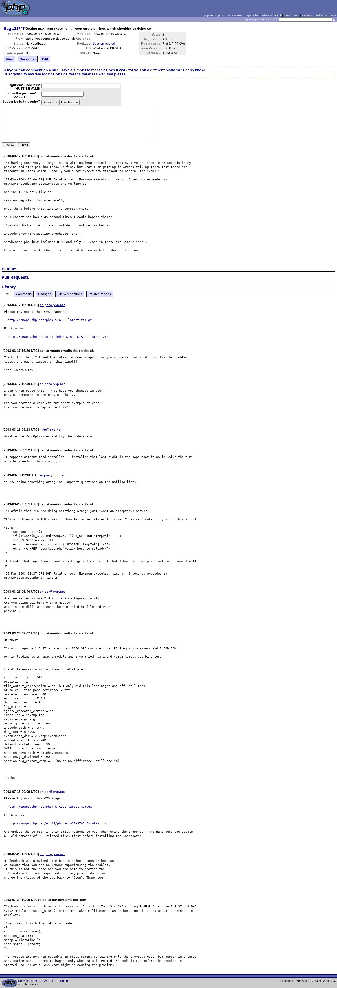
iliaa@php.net (50, 429)
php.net (208, 15)
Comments (24, 294)
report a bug (252, 15)
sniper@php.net (52, 305)
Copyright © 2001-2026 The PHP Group (43, 980)
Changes (44, 294)
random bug (321, 15)
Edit (45, 59)
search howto (291, 15)
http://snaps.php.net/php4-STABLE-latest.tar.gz (50, 320)
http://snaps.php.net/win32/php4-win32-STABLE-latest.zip (58, 336)
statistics (307, 15)
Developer (28, 59)
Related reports (99, 294)
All (7, 294)
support (219, 15)
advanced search (272, 15)
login (333, 15)
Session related (104, 43)
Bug (7, 28)
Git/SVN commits (70, 294)
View (9, 59)
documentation (235, 15)
